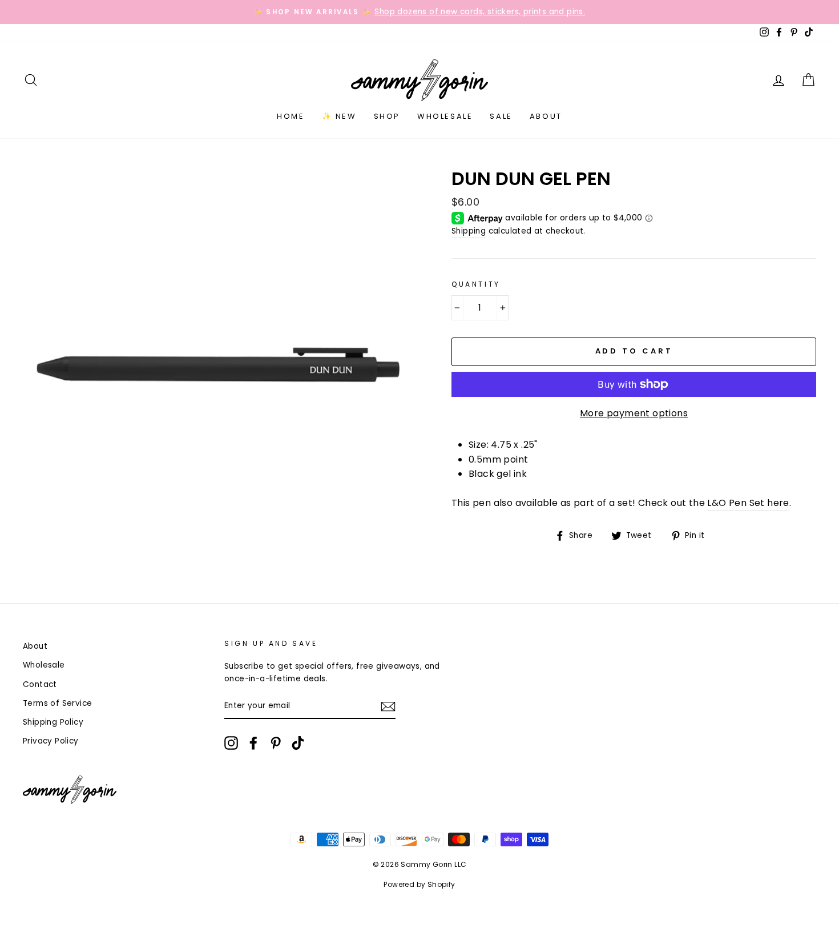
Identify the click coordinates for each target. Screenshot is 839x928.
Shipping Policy (53, 722)
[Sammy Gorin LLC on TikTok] (298, 743)
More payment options (634, 413)
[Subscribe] (388, 706)
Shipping (468, 231)
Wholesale (445, 116)
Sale (501, 116)
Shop (387, 116)
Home (290, 116)
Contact (40, 684)
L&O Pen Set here (748, 502)
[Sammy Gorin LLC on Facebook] (253, 743)
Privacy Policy (51, 741)
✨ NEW (339, 116)
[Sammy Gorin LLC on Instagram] (231, 743)
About (546, 116)
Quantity (476, 284)
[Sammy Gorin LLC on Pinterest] (276, 743)
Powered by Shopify (419, 884)
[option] (419, 12)
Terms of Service (57, 703)
